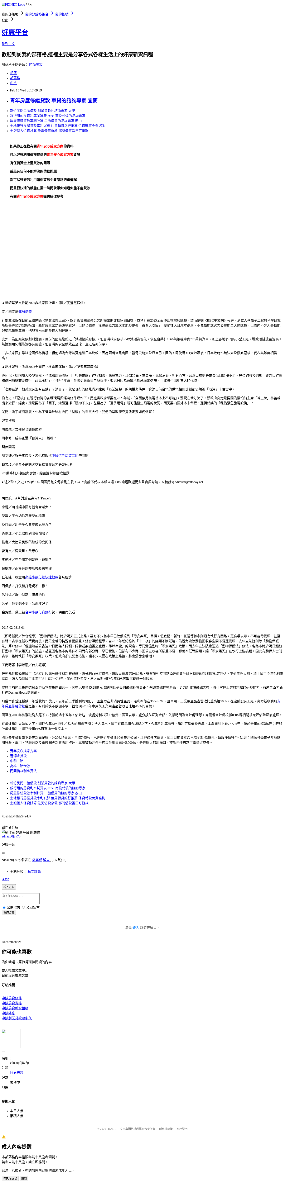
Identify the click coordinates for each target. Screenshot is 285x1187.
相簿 (13, 73)
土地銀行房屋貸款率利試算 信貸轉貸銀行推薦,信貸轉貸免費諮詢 (57, 126)
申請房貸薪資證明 (15, 1008)
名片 (13, 83)
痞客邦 (37, 860)
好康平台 (15, 32)
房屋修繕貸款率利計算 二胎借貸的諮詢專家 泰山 (46, 121)
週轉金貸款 (18, 756)
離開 (24, 1178)
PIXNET (111, 1128)
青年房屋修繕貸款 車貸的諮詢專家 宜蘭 (54, 100)
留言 (46, 860)
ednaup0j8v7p (11, 836)
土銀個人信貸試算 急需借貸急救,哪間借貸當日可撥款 (49, 131)
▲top (5, 879)
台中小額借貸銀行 (38, 612)
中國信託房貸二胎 (65, 455)
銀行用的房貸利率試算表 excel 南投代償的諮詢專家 (47, 116)
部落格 (15, 78)
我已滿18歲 (10, 1178)
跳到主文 (8, 44)
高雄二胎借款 (20, 766)
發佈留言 (8, 912)
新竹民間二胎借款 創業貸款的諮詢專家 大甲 (42, 111)
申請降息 (8, 1013)
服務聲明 (182, 1128)
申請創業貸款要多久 (17, 1018)
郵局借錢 (25, 311)
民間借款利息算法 (23, 771)
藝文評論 (34, 871)
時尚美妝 (36, 64)
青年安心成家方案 (23, 751)
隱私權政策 (166, 1128)
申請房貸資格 (12, 1003)
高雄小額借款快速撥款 (41, 577)
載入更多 (8, 887)
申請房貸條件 (12, 998)
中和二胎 (16, 761)
